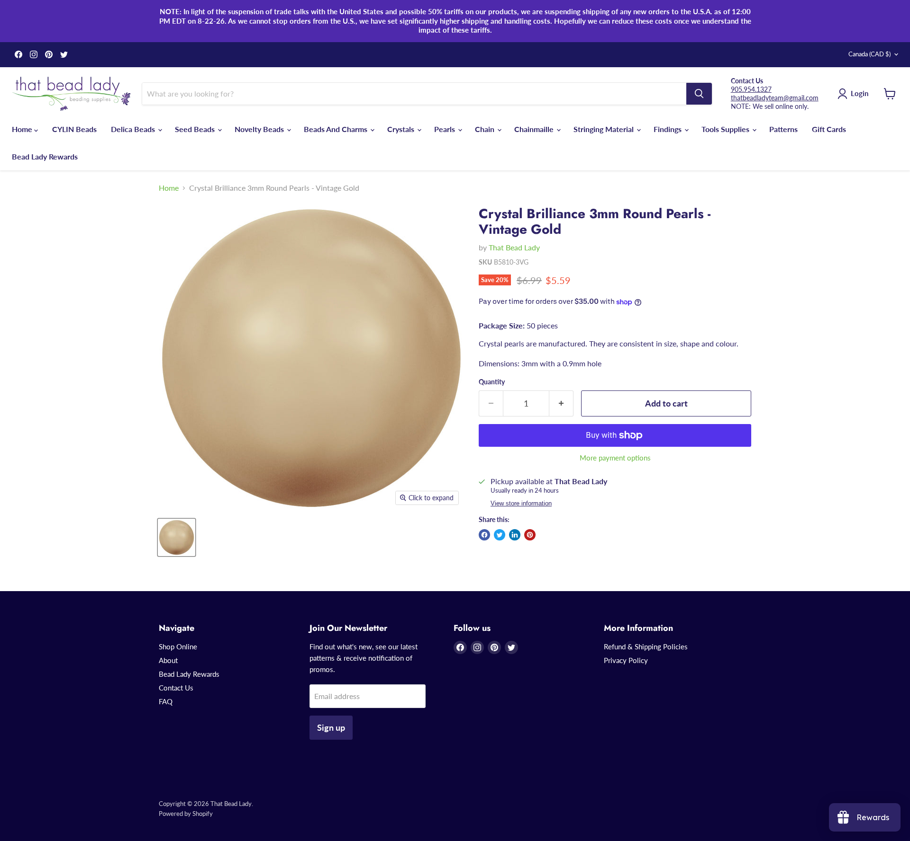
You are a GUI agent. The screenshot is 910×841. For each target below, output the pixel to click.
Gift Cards (829, 128)
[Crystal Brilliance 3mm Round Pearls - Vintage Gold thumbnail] (176, 537)
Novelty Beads (260, 128)
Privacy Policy (626, 660)
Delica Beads (134, 128)
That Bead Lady (514, 247)
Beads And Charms (336, 128)
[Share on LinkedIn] (514, 534)
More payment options (615, 458)
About (168, 660)
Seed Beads (196, 128)
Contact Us (176, 687)
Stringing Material (604, 128)
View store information (521, 503)
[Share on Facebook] (484, 534)
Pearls (445, 128)
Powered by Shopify (186, 813)
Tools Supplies (726, 128)
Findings (668, 128)
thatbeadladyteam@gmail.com (775, 98)
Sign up (331, 727)
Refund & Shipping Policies (646, 646)
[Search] (699, 94)
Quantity (492, 382)
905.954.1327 (751, 89)
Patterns (783, 128)
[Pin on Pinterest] (530, 534)
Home (23, 128)
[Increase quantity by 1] (561, 403)
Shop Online (178, 646)
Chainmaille (534, 128)
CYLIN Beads (74, 128)
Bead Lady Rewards (45, 156)
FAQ (166, 701)
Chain (485, 128)
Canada (869, 54)
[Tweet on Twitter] (499, 534)
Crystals (401, 128)
